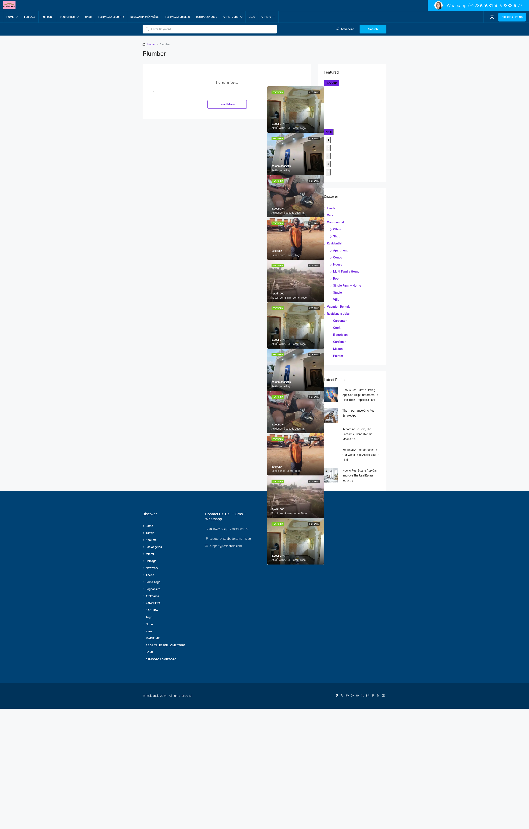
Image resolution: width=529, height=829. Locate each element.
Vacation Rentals (338, 306)
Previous (331, 83)
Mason (338, 349)
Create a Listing (512, 17)
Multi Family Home (346, 271)
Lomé (149, 526)
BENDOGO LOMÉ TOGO (161, 659)
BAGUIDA (152, 610)
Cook (337, 328)
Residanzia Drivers (177, 16)
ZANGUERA (153, 603)
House (337, 264)
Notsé (150, 624)
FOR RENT (48, 16)
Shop (336, 236)
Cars (88, 16)
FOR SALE (29, 16)
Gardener (339, 342)
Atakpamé (152, 596)
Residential (334, 243)
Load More (227, 104)
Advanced (347, 29)
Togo (149, 617)
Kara (149, 631)
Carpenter (340, 321)
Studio (337, 292)
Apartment (340, 250)
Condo (337, 257)
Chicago (151, 561)
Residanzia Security (111, 16)
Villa (336, 299)
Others (266, 16)
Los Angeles (154, 547)
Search (373, 29)
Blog (252, 16)
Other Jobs (230, 16)
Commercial (335, 222)
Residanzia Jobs (206, 16)
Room (337, 278)
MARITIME (153, 638)
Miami (150, 554)
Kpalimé (151, 540)
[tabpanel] (295, 154)
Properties (67, 16)
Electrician (340, 335)
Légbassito (153, 589)
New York (152, 568)
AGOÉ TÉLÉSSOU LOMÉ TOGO (165, 645)
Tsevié (150, 533)
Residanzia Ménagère (144, 16)
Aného (150, 575)
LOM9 (150, 652)
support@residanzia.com (226, 546)
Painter (338, 356)
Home (10, 16)
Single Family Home (347, 285)
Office (337, 229)
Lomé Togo (153, 582)
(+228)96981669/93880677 (495, 5)
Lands (331, 208)
